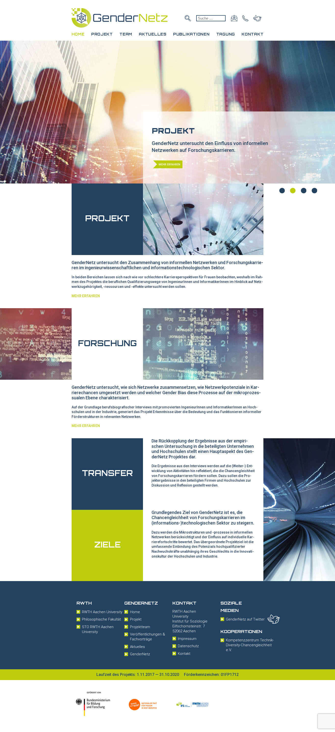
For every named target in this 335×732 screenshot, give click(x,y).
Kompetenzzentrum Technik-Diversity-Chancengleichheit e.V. (250, 645)
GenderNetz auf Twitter (245, 619)
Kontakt (252, 34)
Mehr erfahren (86, 296)
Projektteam (140, 627)
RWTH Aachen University (102, 612)
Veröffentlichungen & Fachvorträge (147, 636)
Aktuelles (153, 34)
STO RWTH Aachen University (98, 629)
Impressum (187, 638)
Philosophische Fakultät (101, 619)
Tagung (225, 34)
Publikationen (191, 34)
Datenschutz (188, 646)
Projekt (102, 34)
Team (125, 34)
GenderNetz (140, 654)
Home (78, 34)
